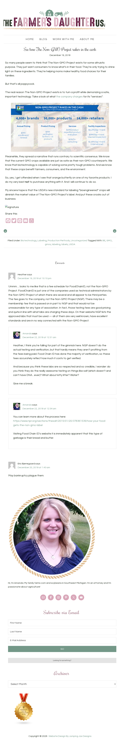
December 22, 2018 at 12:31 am (39, 337)
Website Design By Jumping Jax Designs (70, 736)
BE (104, 240)
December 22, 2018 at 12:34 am (39, 408)
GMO (109, 240)
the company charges (69, 96)
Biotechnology (28, 240)
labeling (56, 244)
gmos (48, 244)
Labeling (42, 240)
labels (64, 244)
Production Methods (59, 240)
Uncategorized (79, 240)
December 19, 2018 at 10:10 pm (34, 278)
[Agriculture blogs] (24, 724)
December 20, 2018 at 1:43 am (34, 467)
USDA (72, 244)
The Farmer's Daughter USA (54, 20)
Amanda (27, 333)
